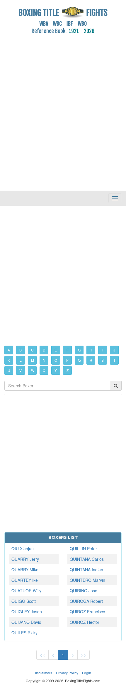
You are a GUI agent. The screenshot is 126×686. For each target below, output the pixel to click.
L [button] (21, 360)
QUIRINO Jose (83, 590)
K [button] (9, 360)
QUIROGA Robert (86, 601)
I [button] (102, 349)
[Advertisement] (63, 109)
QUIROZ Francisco (87, 611)
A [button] (9, 349)
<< (42, 655)
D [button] (44, 349)
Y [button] (56, 370)
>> (83, 655)
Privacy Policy (67, 672)
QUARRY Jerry (25, 559)
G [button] (79, 349)
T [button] (114, 360)
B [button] (20, 349)
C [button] (32, 349)
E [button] (56, 349)
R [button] (91, 360)
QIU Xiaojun (22, 548)
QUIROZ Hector (84, 622)
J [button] (114, 349)
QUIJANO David (26, 622)
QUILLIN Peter (83, 548)
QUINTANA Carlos (87, 559)
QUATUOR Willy (26, 590)
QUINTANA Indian (86, 569)
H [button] (91, 349)
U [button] (9, 370)
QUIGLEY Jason (26, 611)
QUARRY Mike (24, 569)
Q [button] (79, 360)
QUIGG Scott (23, 601)
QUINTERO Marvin (87, 580)
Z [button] (68, 370)
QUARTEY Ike (24, 580)
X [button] (44, 370)
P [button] (67, 360)
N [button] (44, 360)
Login (86, 672)
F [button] (68, 349)
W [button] (32, 370)
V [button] (20, 370)
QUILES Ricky (24, 632)
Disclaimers (42, 672)
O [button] (56, 360)
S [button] (102, 360)
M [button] (32, 360)
